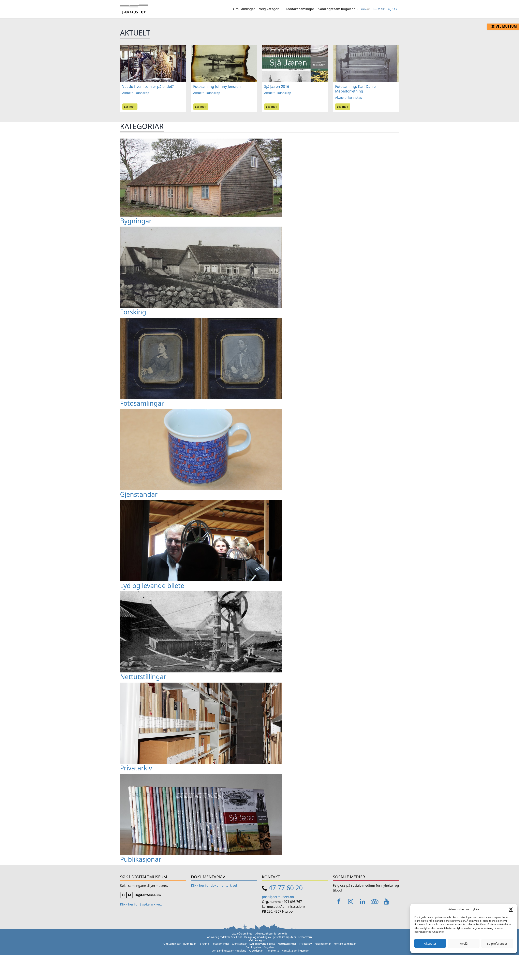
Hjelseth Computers (284, 937)
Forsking (203, 943)
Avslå (464, 943)
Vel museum (506, 26)
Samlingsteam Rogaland (337, 9)
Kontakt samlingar (300, 9)
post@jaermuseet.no (278, 897)
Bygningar (189, 943)
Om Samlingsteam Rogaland (229, 950)
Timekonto (272, 950)
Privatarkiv (305, 943)
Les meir (130, 107)
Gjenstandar (239, 943)
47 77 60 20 (286, 887)
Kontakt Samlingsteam (295, 950)
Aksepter (430, 943)
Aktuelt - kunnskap (135, 93)
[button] (511, 909)
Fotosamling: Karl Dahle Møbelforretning (355, 89)
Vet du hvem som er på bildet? (148, 86)
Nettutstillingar (287, 943)
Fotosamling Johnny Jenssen (217, 86)
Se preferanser (497, 943)
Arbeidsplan (256, 950)
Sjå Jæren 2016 (276, 86)
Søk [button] (394, 9)
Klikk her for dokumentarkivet (214, 885)
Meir (381, 9)
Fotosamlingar (220, 943)
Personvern (305, 937)
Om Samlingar (244, 9)
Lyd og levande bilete (262, 943)
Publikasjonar (322, 943)
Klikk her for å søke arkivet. (141, 904)
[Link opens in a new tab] (140, 895)
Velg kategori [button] (269, 9)
